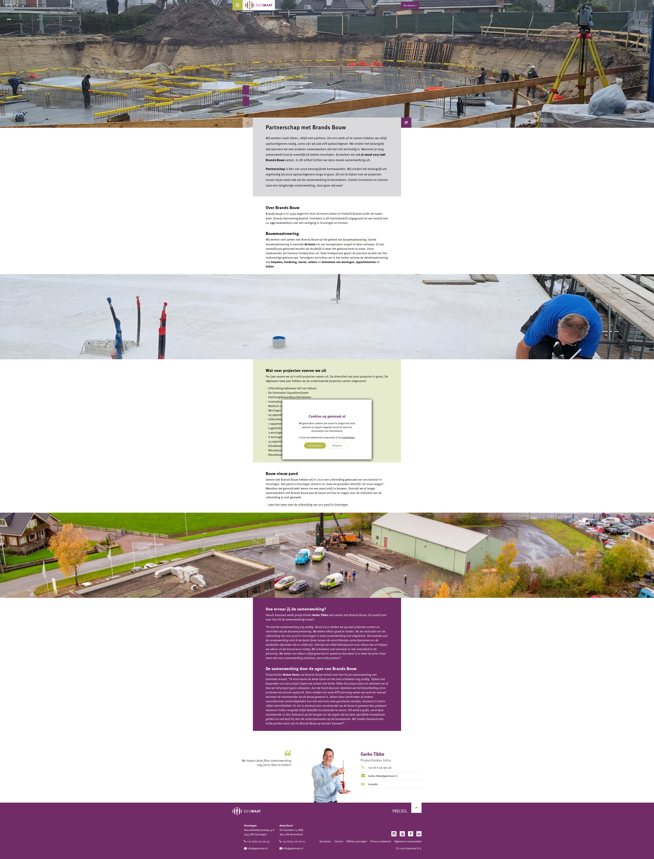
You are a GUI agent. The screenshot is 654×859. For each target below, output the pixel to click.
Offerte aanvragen (356, 841)
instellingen (348, 437)
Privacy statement (380, 841)
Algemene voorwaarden (408, 841)
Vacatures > (409, 5)
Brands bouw (274, 213)
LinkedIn (372, 784)
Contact (338, 841)
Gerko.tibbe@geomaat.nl (382, 776)
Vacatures (325, 841)
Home (259, 122)
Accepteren (315, 445)
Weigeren (337, 445)
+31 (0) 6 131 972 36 (379, 767)
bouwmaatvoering (354, 239)
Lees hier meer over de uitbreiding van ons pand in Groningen (308, 504)
